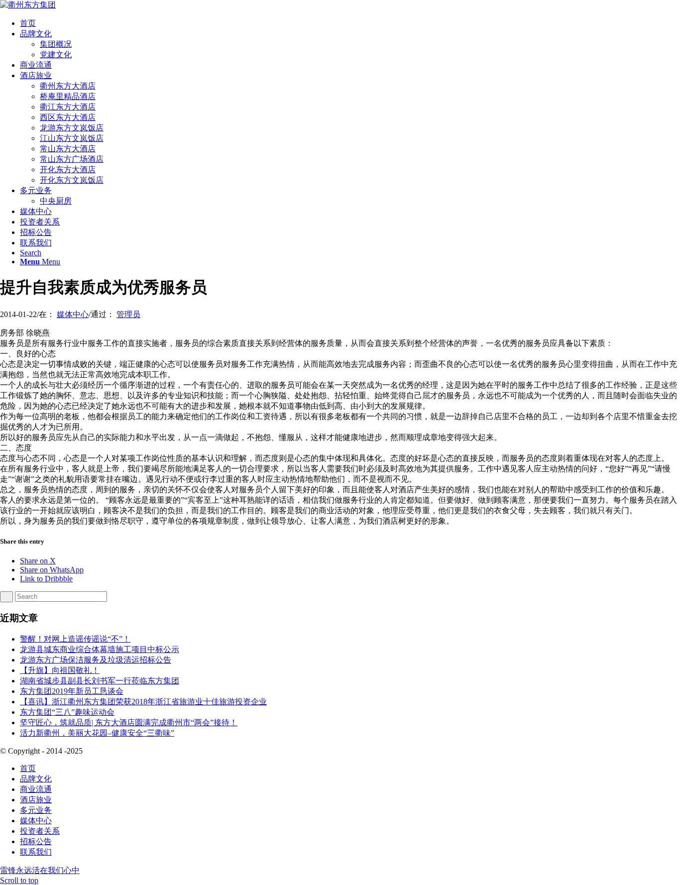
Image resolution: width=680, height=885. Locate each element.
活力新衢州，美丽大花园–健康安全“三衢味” (97, 733)
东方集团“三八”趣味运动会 (67, 712)
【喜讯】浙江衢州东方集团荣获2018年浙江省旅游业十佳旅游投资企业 (143, 701)
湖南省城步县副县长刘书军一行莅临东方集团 (99, 680)
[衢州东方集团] (28, 4)
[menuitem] (350, 23)
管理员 (128, 314)
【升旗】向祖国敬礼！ (60, 670)
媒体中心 (73, 314)
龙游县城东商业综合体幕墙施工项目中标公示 (99, 649)
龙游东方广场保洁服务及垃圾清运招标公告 (95, 660)
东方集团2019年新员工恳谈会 (71, 691)
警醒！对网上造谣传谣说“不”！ (75, 639)
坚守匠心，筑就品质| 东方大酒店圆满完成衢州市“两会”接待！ (128, 722)
